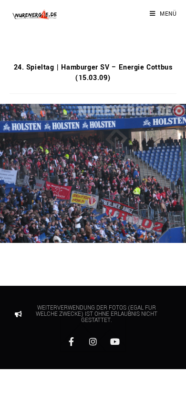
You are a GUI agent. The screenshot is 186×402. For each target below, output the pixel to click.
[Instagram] (93, 341)
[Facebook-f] (71, 341)
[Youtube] (115, 341)
